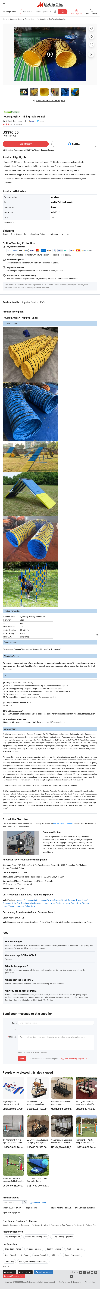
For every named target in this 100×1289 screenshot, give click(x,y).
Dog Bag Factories (33, 1249)
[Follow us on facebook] (80, 1272)
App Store (9, 1272)
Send (22, 1058)
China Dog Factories (13, 1249)
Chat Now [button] (75, 144)
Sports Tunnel (40, 1255)
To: (16, 1030)
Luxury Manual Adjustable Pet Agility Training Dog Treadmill (37, 1143)
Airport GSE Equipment (12, 1208)
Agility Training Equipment (62, 1236)
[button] (4, 4)
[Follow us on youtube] (92, 1272)
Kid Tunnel (55, 1255)
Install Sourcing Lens (15, 1276)
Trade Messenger (44, 1272)
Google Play (25, 1272)
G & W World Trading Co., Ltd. (14, 121)
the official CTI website (63, 823)
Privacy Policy (90, 1282)
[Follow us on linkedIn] (71, 1276)
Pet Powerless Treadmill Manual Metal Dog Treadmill (60, 1104)
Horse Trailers (82, 903)
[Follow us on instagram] (88, 1272)
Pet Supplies (41, 19)
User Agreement (64, 1282)
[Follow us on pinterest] (95, 1272)
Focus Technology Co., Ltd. (31, 1282)
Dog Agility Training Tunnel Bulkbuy (33, 1261)
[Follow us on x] (84, 1272)
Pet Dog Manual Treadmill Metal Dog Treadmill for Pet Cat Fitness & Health (86, 1104)
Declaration (77, 1282)
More (5, 1266)
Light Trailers (31, 1208)
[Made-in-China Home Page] (50, 4)
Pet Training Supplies (57, 19)
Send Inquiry (26, 144)
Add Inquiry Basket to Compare (50, 100)
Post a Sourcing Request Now (75, 1058)
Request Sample (47, 150)
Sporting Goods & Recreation (22, 19)
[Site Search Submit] (62, 11)
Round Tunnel (10, 1255)
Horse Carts (70, 903)
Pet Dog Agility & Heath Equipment (64, 1208)
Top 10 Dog (9, 1261)
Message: (13, 1037)
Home (5, 19)
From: (14, 1023)
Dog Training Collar (12, 1236)
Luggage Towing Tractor (49, 900)
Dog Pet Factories (54, 1249)
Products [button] (26, 11)
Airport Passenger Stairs (28, 900)
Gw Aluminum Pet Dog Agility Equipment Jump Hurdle (12, 1143)
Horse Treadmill (10, 906)
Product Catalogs (39, 1202)
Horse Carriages (57, 903)
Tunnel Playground (72, 1255)
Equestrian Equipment (11, 1212)
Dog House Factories (75, 1249)
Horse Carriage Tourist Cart (85, 1208)
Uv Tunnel (25, 1255)
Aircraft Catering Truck (71, 900)
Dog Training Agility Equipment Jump (33, 903)
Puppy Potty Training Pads (36, 1236)
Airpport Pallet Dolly (26, 906)
